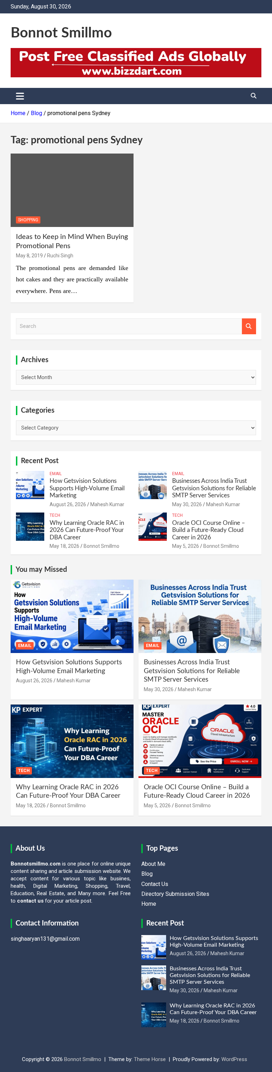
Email (56, 473)
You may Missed (41, 569)
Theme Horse (150, 1059)
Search (249, 326)
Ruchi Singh (60, 255)
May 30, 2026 (187, 504)
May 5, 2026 (185, 546)
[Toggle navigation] (20, 96)
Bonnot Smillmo (61, 33)
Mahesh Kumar (107, 504)
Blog (147, 873)
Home (148, 903)
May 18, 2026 (64, 546)
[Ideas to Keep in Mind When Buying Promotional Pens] (72, 190)
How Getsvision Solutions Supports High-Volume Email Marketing (87, 488)
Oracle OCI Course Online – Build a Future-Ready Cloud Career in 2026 (208, 530)
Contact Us (154, 884)
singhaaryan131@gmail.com (45, 938)
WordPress (234, 1059)
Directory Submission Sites (175, 894)
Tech (55, 515)
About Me (153, 864)
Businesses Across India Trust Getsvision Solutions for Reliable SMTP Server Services (214, 488)
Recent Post (39, 461)
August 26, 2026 (68, 504)
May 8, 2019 (29, 255)
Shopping (28, 219)
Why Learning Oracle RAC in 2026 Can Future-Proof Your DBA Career (87, 530)
